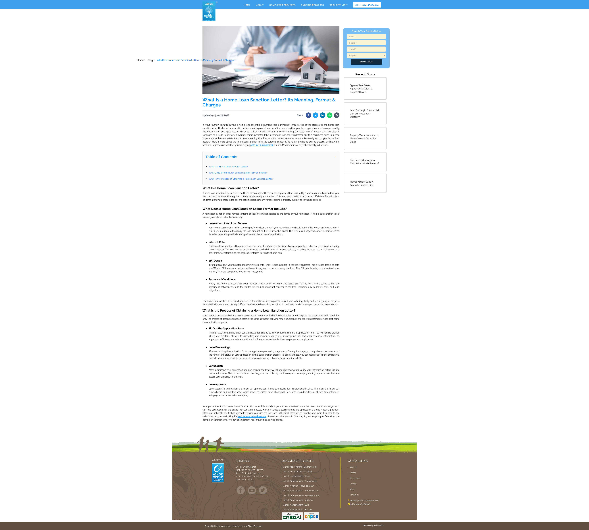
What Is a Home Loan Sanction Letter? (228, 166)
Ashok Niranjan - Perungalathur (298, 485)
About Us (353, 467)
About (260, 5)
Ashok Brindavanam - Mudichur (298, 500)
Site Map (353, 483)
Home (247, 5)
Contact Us (354, 494)
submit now (366, 62)
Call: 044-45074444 (367, 5)
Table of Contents (221, 157)
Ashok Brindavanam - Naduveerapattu (301, 495)
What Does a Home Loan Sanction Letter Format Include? (238, 172)
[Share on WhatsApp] (329, 115)
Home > (141, 60)
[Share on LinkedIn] (322, 115)
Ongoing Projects (312, 5)
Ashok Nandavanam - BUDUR (297, 509)
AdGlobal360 (379, 525)
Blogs (351, 489)
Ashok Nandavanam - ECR (296, 504)
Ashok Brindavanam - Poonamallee (300, 481)
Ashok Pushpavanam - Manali (297, 471)
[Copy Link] (336, 115)
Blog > (151, 60)
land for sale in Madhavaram (252, 416)
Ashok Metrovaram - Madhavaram (299, 466)
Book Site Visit (338, 5)
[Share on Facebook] (308, 115)
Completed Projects (282, 5)
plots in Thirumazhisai (261, 144)
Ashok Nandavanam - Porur (296, 476)
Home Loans (354, 478)
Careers (352, 472)
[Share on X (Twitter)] (315, 115)
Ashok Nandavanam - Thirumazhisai (300, 490)
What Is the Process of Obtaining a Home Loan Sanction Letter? (241, 178)
